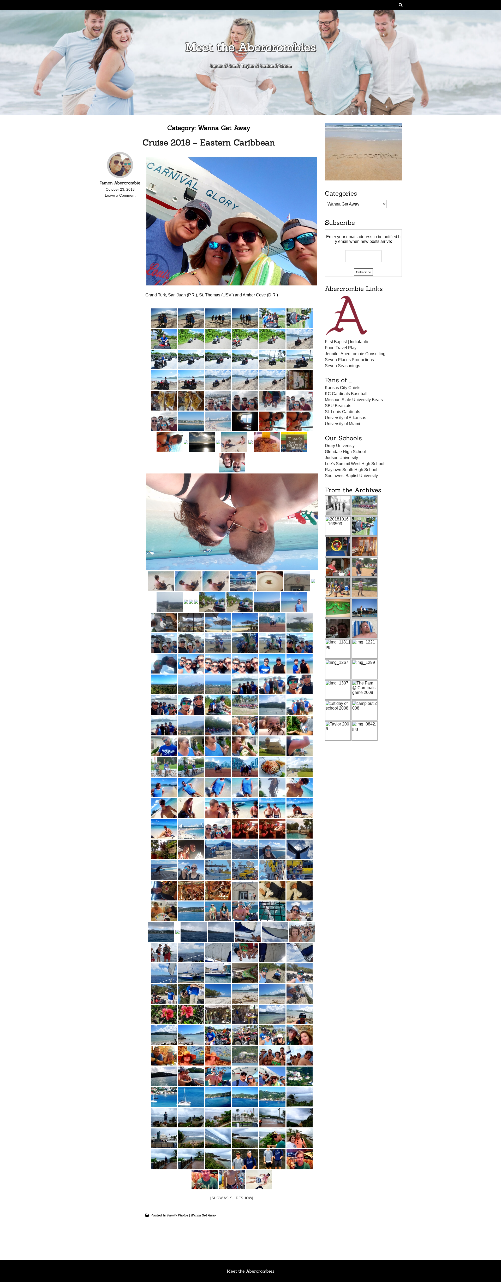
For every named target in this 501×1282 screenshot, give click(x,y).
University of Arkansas (345, 417)
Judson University (341, 457)
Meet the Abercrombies (250, 46)
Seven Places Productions (349, 360)
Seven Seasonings (342, 366)
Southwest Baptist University (351, 475)
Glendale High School (345, 451)
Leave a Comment (120, 195)
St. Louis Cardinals (342, 411)
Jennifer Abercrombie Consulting (355, 354)
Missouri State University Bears (354, 399)
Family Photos (177, 1215)
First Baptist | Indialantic (347, 341)
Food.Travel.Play (340, 348)
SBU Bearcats (338, 405)
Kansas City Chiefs (342, 387)
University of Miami (342, 424)
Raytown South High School (351, 469)
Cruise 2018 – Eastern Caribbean (208, 142)
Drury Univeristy (340, 445)
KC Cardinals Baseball (346, 393)
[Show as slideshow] (231, 1198)
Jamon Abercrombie (120, 182)
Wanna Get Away (203, 1215)
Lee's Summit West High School (354, 463)
